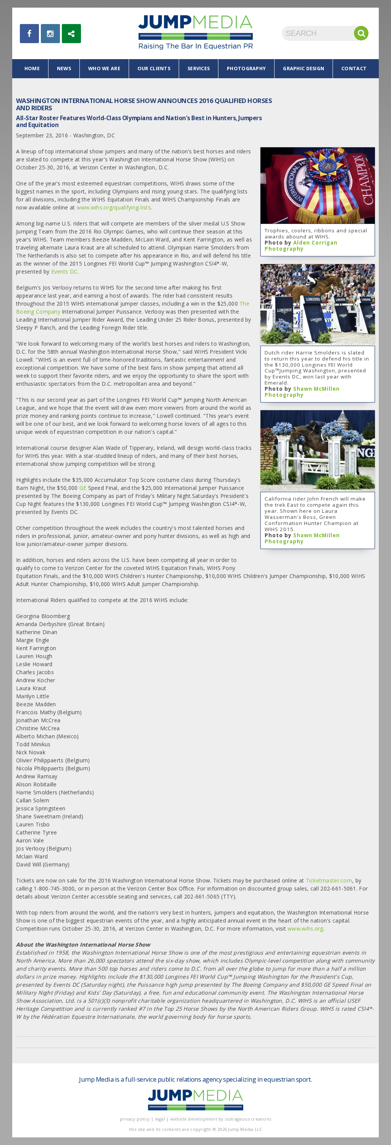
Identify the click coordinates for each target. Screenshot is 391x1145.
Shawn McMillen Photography (302, 391)
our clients (153, 68)
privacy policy (135, 1119)
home (32, 68)
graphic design (303, 68)
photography (246, 68)
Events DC (64, 271)
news (64, 68)
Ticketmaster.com (329, 880)
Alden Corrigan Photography (301, 245)
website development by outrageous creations (220, 1119)
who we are (104, 68)
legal (160, 1119)
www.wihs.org (305, 928)
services (198, 68)
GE (83, 487)
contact (354, 68)
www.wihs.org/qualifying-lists (114, 207)
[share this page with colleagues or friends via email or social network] (71, 33)
